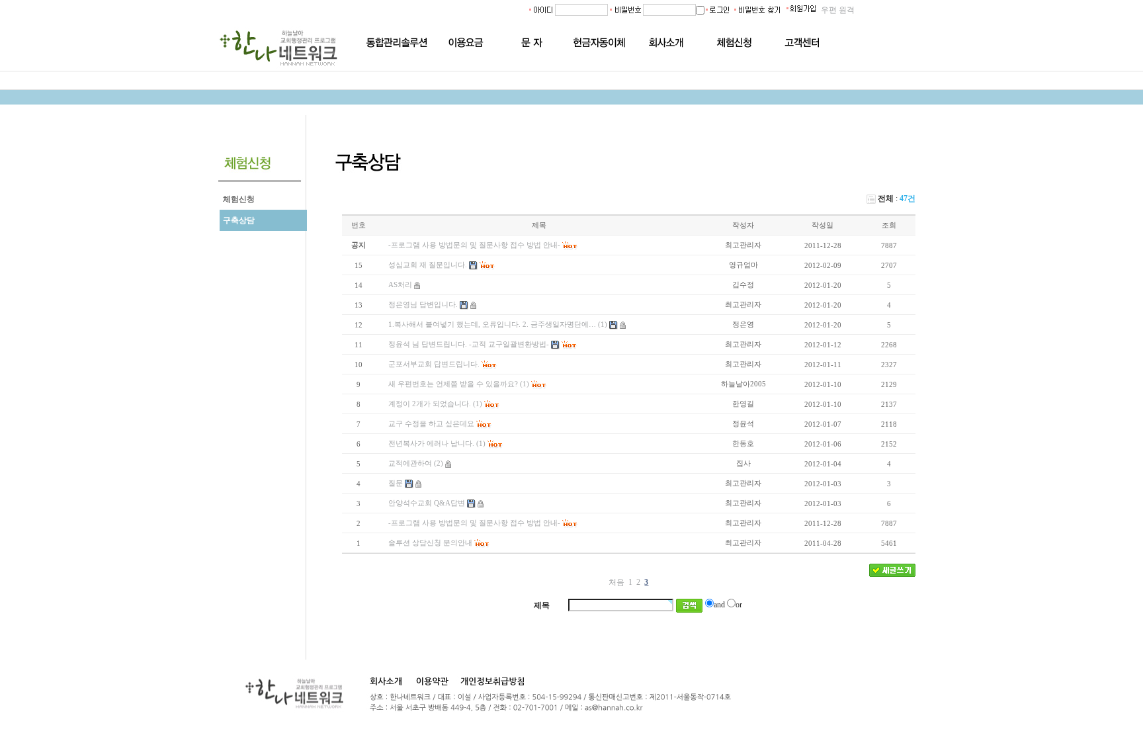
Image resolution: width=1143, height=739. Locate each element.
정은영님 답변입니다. (423, 304)
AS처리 (400, 284)
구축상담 (239, 220)
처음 (616, 582)
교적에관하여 (410, 463)
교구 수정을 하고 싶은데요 (431, 423)
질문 (395, 483)
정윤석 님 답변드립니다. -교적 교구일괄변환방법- (468, 344)
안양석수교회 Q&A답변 (426, 503)
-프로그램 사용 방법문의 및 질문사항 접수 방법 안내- (474, 523)
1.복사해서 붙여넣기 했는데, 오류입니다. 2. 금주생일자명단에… (492, 324)
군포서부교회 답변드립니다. (434, 364)
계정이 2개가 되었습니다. (429, 404)
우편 (829, 10)
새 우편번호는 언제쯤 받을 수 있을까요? (453, 384)
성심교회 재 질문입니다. (427, 265)
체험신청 (239, 199)
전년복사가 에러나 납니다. (431, 443)
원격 (847, 10)
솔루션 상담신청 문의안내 (430, 542)
